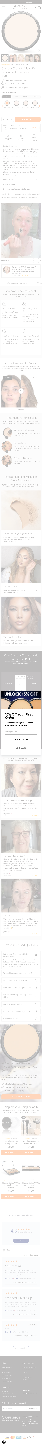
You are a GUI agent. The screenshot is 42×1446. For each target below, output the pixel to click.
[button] (4, 1442)
